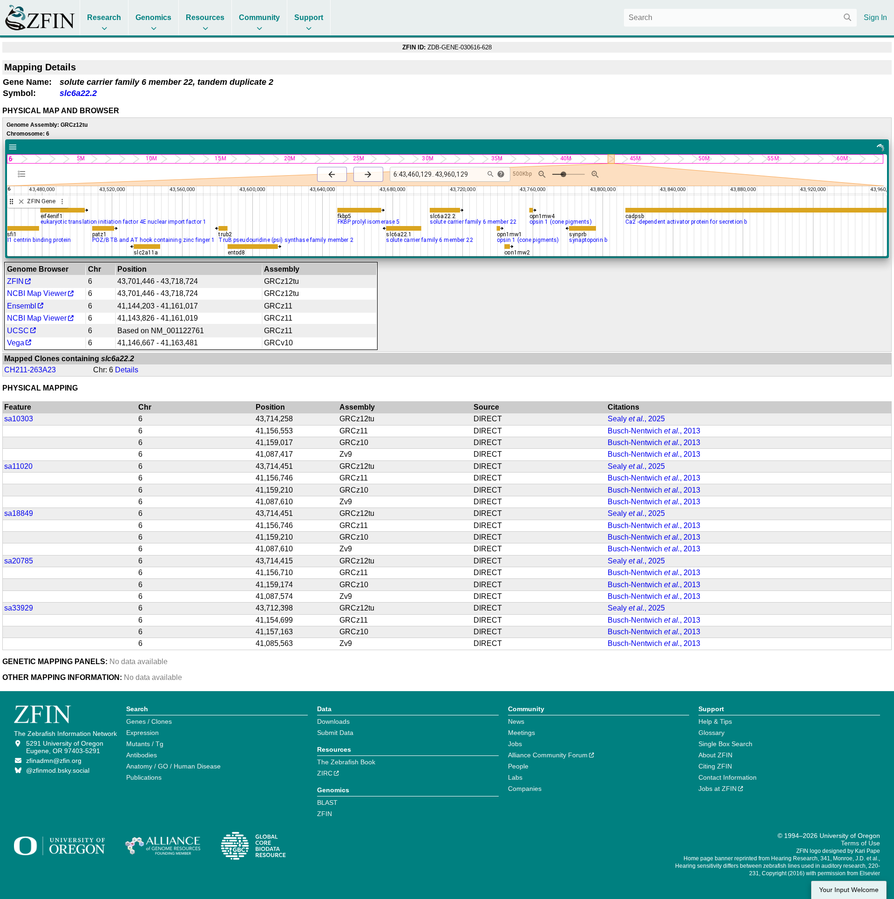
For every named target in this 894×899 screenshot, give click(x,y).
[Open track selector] (23, 174)
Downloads (333, 721)
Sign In (875, 17)
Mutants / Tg (144, 744)
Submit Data (335, 732)
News (516, 721)
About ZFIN (715, 755)
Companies (525, 788)
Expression (142, 732)
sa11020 (18, 466)
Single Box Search (725, 744)
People (518, 766)
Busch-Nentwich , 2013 (654, 431)
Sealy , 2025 (636, 419)
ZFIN (15, 281)
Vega (15, 343)
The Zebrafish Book (346, 762)
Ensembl (21, 306)
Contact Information (727, 777)
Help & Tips (715, 721)
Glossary (711, 732)
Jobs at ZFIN (717, 788)
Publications (144, 777)
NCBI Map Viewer (37, 293)
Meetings (521, 732)
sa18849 (18, 513)
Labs (515, 777)
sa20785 (18, 561)
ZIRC (324, 773)
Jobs (515, 744)
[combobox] (740, 18)
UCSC (18, 331)
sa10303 (18, 419)
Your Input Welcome (849, 889)
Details (126, 370)
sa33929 (18, 608)
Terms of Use (860, 843)
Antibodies (141, 755)
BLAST (327, 802)
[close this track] (21, 201)
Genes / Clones (149, 721)
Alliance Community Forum (548, 755)
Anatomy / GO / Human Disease (173, 766)
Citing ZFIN (715, 766)
